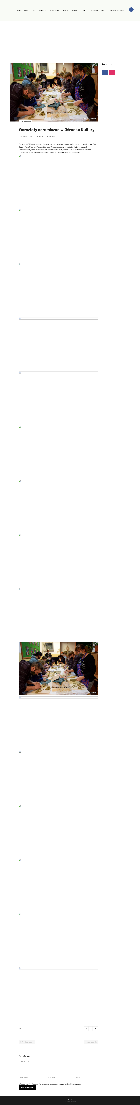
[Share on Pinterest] (33, 1028)
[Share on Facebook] (25, 1028)
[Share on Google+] (30, 1028)
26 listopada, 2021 (26, 136)
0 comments (51, 136)
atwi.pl (74, 1102)
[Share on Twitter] (28, 1028)
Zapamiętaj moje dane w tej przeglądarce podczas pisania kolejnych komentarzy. (51, 1084)
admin (41, 136)
